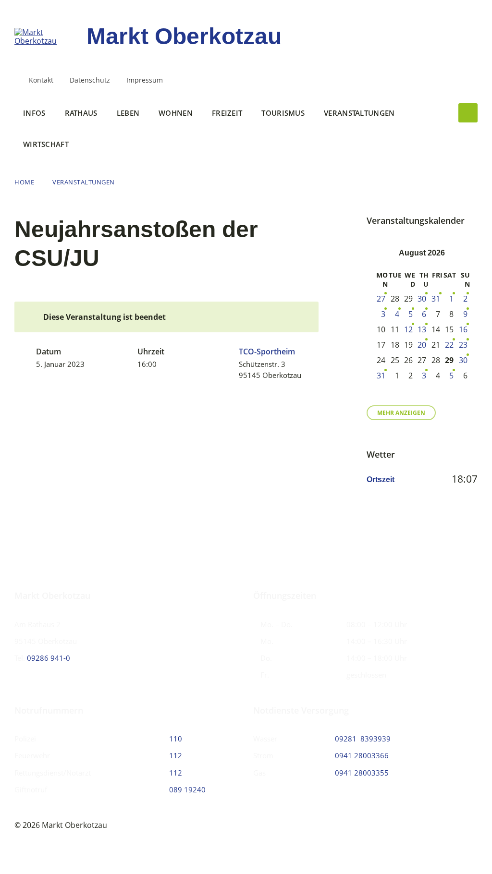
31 (435, 298)
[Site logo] (43, 41)
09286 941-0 (48, 658)
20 (422, 345)
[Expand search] (468, 112)
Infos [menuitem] (34, 113)
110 (175, 738)
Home (24, 182)
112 (175, 755)
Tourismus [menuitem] (283, 113)
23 (463, 345)
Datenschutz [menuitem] (90, 80)
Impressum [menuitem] (144, 80)
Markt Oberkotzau (184, 36)
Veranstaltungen (83, 182)
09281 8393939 (363, 738)
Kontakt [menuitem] (41, 80)
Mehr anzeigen (401, 413)
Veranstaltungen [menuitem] (359, 113)
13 (422, 329)
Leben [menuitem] (128, 113)
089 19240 (187, 789)
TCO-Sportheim (267, 351)
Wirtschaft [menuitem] (46, 144)
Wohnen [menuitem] (176, 113)
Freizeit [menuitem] (227, 113)
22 (449, 345)
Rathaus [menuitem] (81, 113)
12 (408, 329)
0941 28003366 (362, 755)
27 (381, 298)
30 (422, 298)
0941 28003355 (362, 772)
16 (463, 329)
